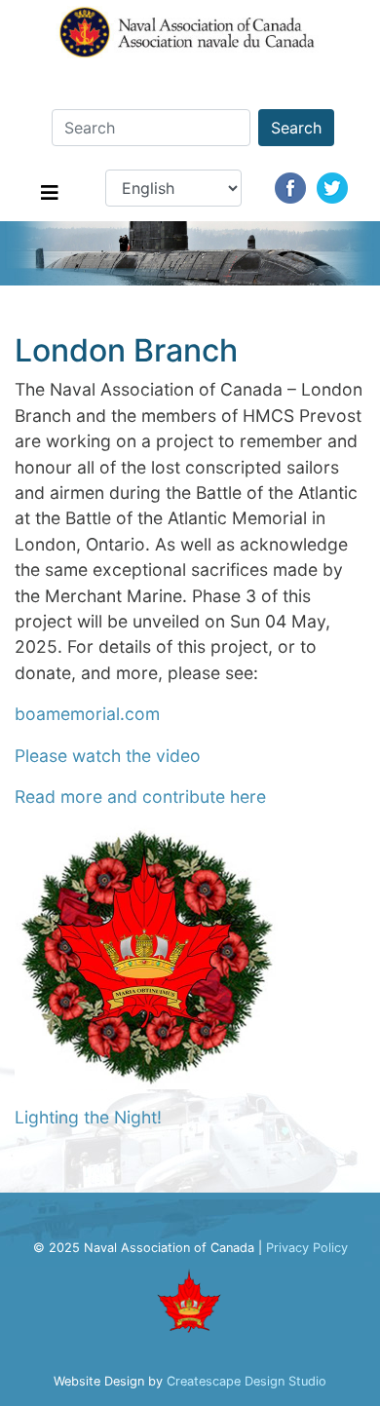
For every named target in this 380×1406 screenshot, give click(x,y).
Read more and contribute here (140, 796)
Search (296, 127)
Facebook (290, 188)
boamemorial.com (87, 713)
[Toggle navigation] (49, 197)
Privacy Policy (307, 1247)
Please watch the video (108, 755)
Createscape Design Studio (246, 1381)
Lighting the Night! (88, 1117)
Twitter (332, 188)
